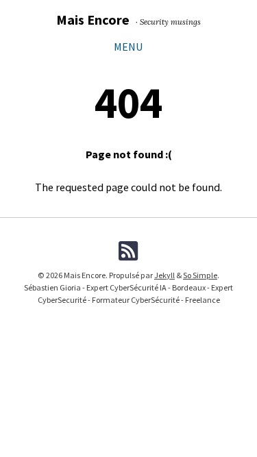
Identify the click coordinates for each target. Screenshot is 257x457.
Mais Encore (93, 19)
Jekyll (164, 275)
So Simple (200, 275)
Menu (128, 46)
